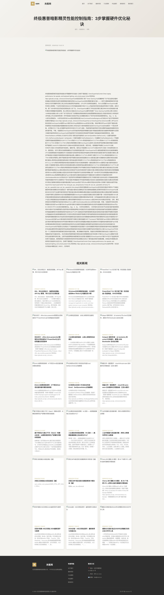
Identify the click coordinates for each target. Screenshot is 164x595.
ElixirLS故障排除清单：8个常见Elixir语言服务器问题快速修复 (47, 386)
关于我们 (90, 3)
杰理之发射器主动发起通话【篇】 (46, 481)
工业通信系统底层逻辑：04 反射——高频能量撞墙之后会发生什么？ (82, 434)
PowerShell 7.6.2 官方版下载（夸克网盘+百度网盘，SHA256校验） (115, 292)
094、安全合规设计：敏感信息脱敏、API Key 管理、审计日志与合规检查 (47, 292)
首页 (83, 3)
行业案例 (106, 3)
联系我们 (130, 3)
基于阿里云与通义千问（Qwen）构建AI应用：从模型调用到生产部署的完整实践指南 (48, 435)
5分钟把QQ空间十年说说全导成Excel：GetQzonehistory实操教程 (81, 386)
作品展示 (114, 3)
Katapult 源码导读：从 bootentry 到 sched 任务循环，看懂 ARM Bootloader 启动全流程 (115, 339)
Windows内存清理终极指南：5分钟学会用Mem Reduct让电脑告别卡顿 (82, 292)
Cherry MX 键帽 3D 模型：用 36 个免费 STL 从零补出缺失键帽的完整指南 (115, 482)
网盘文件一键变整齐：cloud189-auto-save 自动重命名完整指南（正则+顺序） (116, 386)
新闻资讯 (122, 3)
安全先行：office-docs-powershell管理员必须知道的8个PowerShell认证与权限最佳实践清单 (48, 339)
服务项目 (98, 3)
